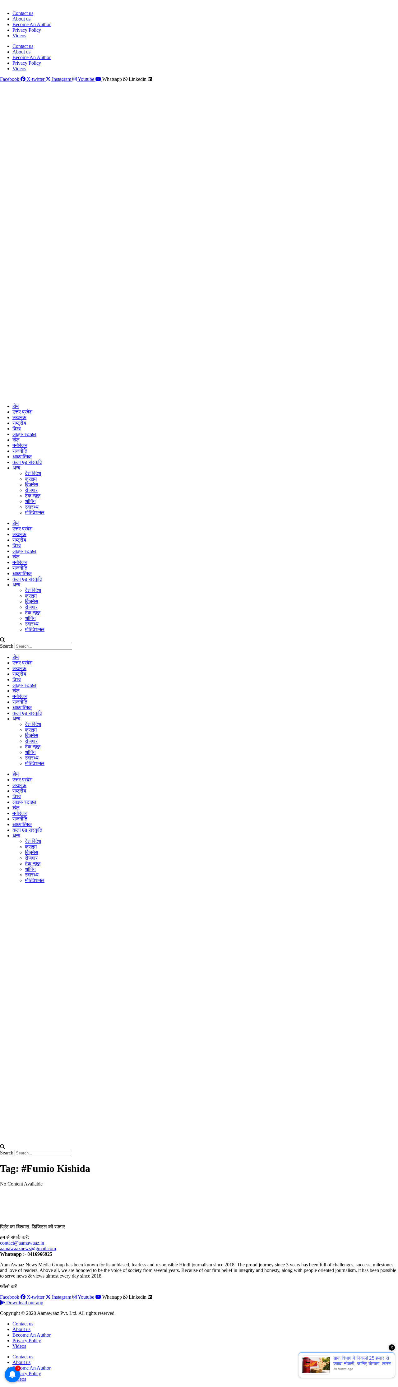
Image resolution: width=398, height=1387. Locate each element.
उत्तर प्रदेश (22, 411)
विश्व (16, 428)
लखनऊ (19, 417)
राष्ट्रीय (19, 423)
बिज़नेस (31, 484)
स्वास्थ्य (32, 507)
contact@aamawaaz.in (22, 1243)
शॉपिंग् (30, 501)
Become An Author (31, 24)
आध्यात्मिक (22, 456)
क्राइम (31, 479)
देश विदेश (33, 473)
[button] (199, 640)
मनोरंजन (19, 445)
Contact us (22, 13)
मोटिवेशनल (34, 512)
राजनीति (19, 451)
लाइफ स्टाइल (24, 434)
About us (21, 18)
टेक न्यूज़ (32, 495)
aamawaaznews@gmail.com (28, 1248)
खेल (16, 439)
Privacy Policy (26, 30)
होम (15, 406)
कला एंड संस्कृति (27, 462)
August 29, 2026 (14, 3)
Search (6, 646)
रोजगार (31, 490)
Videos (19, 35)
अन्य (16, 467)
